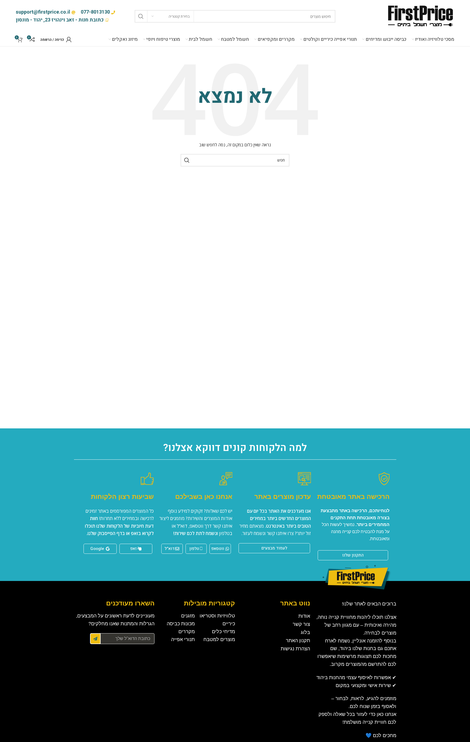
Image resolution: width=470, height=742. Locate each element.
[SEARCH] (141, 16)
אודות (304, 616)
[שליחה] (95, 638)
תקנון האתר (298, 640)
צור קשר (301, 624)
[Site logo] (420, 15)
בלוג (305, 632)
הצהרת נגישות (295, 648)
